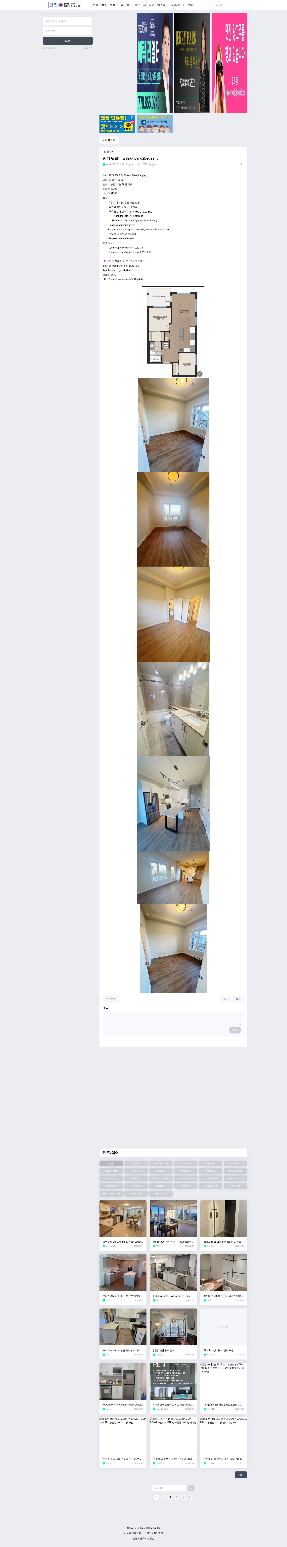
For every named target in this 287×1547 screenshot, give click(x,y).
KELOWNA (211, 1171)
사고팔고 (148, 4)
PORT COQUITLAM (235, 1178)
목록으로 (110, 999)
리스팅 (125, 4)
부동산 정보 (100, 4)
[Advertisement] (117, 63)
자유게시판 (177, 4)
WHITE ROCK (161, 1193)
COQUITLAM (111, 1171)
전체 (111, 1163)
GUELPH (161, 1171)
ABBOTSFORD (161, 1163)
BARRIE (186, 1163)
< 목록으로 (109, 140)
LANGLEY (136, 1163)
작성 (235, 1030)
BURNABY (211, 1163)
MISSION (111, 1178)
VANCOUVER (211, 1186)
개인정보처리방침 (153, 1533)
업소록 (161, 4)
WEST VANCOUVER (111, 1193)
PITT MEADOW (211, 1178)
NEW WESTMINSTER (161, 1178)
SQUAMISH (161, 1186)
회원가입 (88, 48)
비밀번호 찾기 (50, 48)
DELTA (136, 1171)
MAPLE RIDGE (235, 1171)
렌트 (137, 4)
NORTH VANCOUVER (186, 1178)
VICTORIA (235, 1186)
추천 (238, 999)
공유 (225, 999)
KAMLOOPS (185, 1171)
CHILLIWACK (236, 1163)
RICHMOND (136, 1186)
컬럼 (112, 4)
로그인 (67, 40)
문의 (190, 4)
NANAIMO (136, 1178)
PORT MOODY (111, 1186)
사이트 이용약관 (132, 1533)
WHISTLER (136, 1193)
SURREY (186, 1186)
